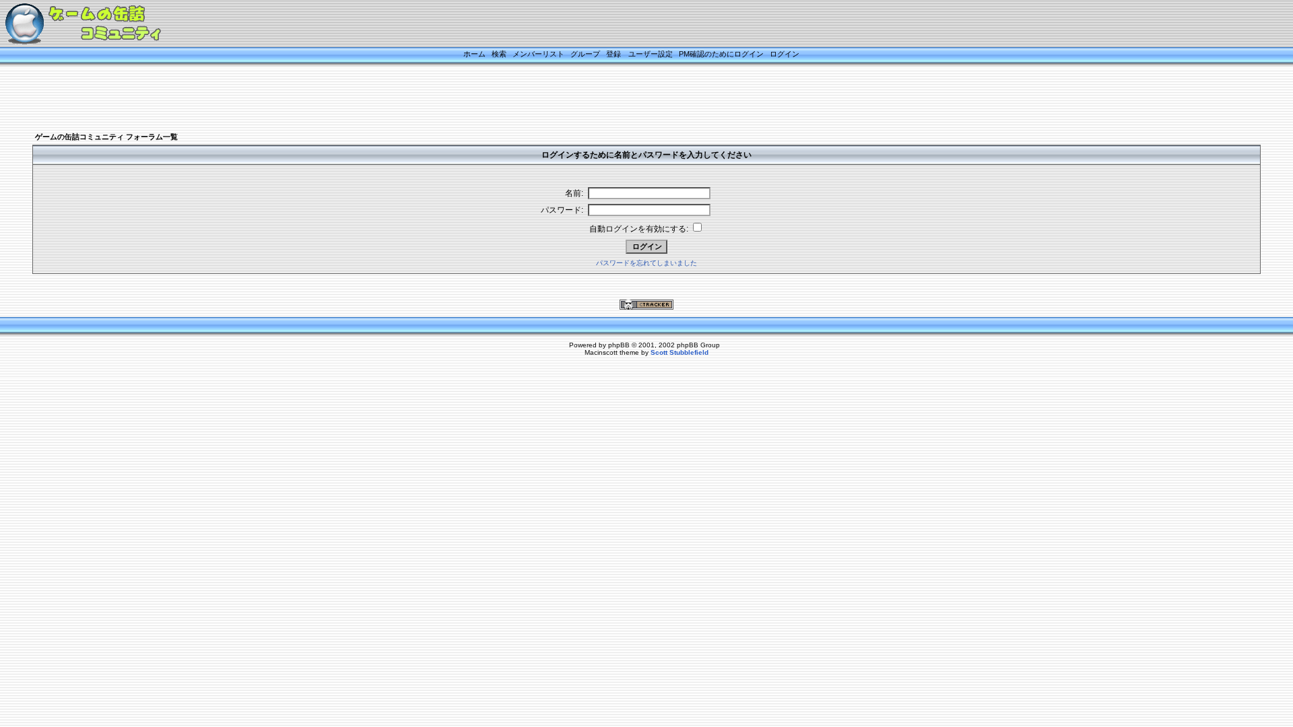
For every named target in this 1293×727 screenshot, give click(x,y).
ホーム (474, 54)
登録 (613, 54)
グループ (585, 54)
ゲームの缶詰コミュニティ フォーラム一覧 (106, 137)
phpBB (619, 345)
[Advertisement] (630, 99)
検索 (499, 54)
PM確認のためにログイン (721, 54)
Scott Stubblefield (679, 352)
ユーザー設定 (650, 54)
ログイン (784, 54)
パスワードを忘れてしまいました (646, 263)
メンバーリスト (538, 54)
